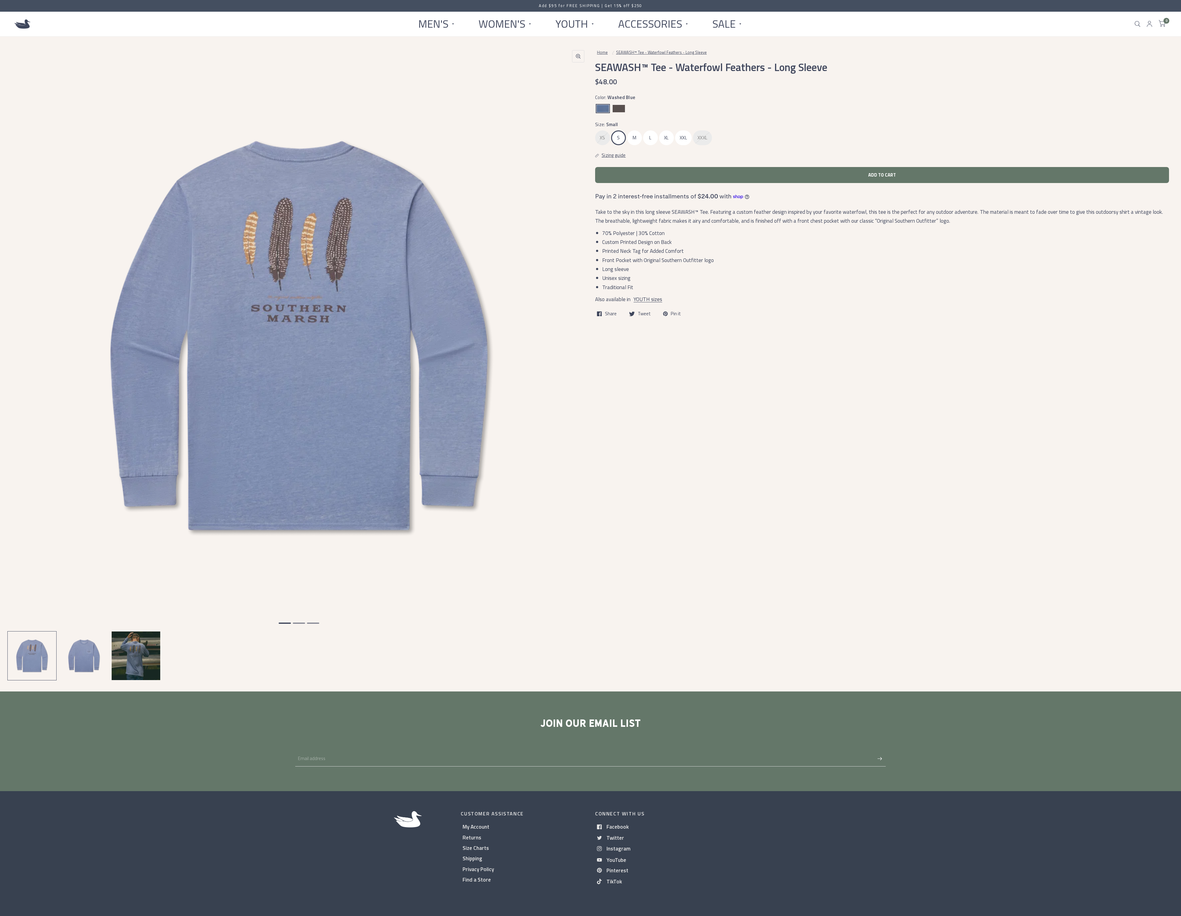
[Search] (1137, 24)
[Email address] (879, 759)
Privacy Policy (478, 869)
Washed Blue (602, 108)
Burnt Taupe (618, 108)
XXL (683, 137)
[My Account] (1149, 24)
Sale (724, 24)
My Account (476, 826)
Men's (433, 24)
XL (666, 137)
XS (602, 137)
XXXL (702, 137)
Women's (502, 24)
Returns (472, 837)
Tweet (644, 313)
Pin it (676, 313)
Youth (571, 24)
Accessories (650, 24)
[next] (578, 359)
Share (611, 313)
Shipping (472, 858)
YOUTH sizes (648, 299)
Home (602, 52)
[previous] (20, 359)
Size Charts (476, 848)
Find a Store (477, 879)
